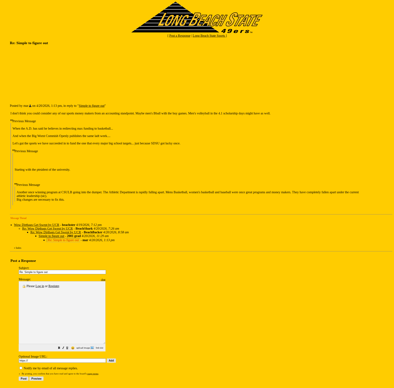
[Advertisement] (40, 74)
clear (103, 279)
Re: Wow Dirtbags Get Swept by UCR (47, 228)
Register (53, 286)
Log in (40, 286)
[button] (59, 348)
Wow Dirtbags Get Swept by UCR (36, 225)
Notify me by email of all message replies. (50, 368)
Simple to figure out (91, 105)
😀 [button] (72, 348)
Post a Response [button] (179, 35)
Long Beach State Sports (209, 35)
